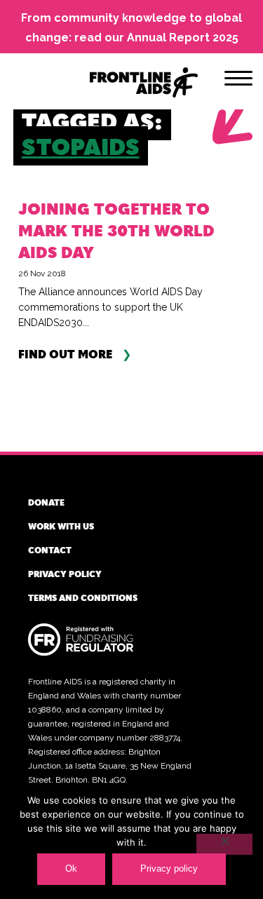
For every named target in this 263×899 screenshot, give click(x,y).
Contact (50, 549)
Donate (46, 502)
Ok (71, 868)
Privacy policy (65, 573)
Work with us (61, 526)
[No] (224, 844)
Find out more (65, 354)
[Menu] (238, 80)
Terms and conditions (82, 597)
